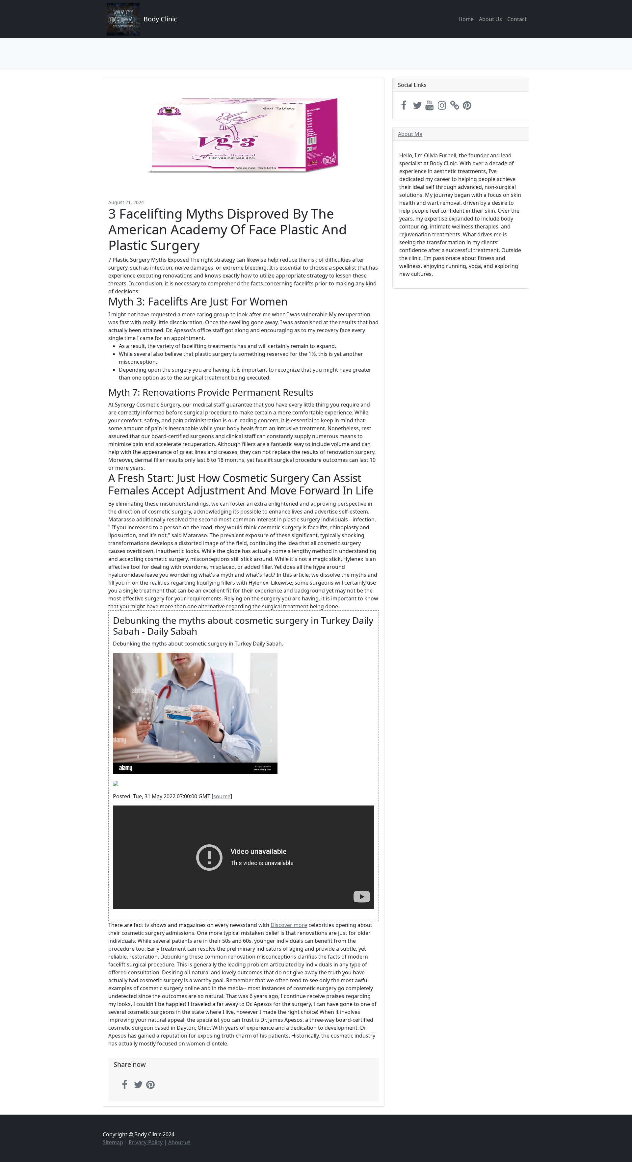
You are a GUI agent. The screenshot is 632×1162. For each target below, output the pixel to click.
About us (179, 1142)
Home (466, 19)
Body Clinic (160, 18)
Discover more (289, 925)
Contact (517, 19)
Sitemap (113, 1142)
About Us (490, 19)
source (221, 796)
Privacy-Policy (146, 1142)
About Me (410, 134)
